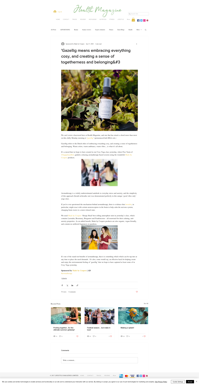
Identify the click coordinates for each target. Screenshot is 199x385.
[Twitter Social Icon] (141, 20)
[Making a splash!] (133, 315)
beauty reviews (86, 30)
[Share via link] (77, 285)
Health (130, 30)
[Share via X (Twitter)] (67, 285)
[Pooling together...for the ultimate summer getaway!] (66, 315)
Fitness (111, 30)
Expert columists (100, 30)
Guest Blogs (120, 30)
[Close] (196, 381)
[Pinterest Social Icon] (147, 20)
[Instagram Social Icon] (144, 20)
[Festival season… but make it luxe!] (100, 315)
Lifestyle (64, 278)
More (138, 30)
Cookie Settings (178, 382)
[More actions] (136, 44)
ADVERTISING (65, 30)
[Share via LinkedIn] (72, 285)
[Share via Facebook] (62, 285)
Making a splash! (127, 328)
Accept (190, 382)
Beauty (76, 30)
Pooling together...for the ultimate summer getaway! (64, 329)
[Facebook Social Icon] (138, 20)
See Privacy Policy (161, 382)
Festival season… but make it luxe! (98, 329)
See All (146, 303)
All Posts (53, 30)
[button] (133, 19)
